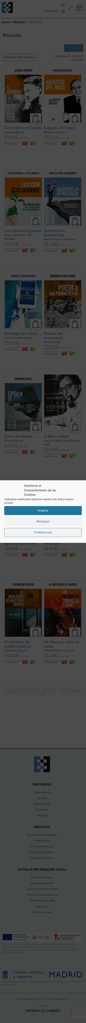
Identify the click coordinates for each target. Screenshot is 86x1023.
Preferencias (43, 532)
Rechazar (43, 521)
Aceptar (43, 510)
